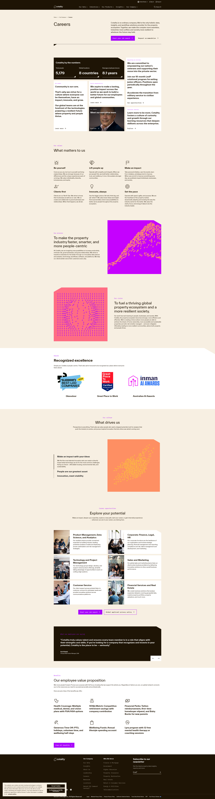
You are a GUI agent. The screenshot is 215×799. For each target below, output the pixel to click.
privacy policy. (12, 794)
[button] (144, 2)
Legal (88, 796)
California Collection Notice (123, 796)
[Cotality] (58, 7)
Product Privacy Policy (109, 796)
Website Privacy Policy (96, 796)
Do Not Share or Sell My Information (55, 790)
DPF (147, 796)
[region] (35, 789)
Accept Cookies (55, 786)
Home (55, 17)
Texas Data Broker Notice (137, 796)
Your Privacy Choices (154, 796)
